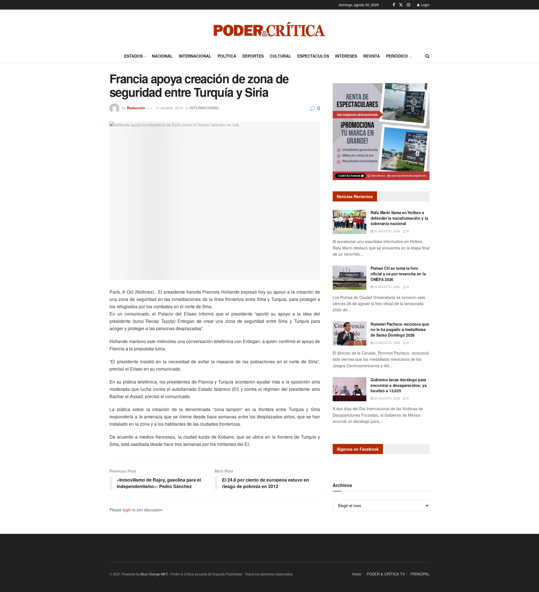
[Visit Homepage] (269, 29)
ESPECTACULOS (313, 56)
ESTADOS (133, 56)
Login (425, 4)
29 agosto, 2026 (386, 286)
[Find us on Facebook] (394, 5)
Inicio (356, 574)
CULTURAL (280, 56)
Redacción (136, 107)
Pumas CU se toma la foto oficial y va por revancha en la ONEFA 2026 (398, 273)
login (127, 509)
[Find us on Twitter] (401, 5)
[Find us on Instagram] (408, 5)
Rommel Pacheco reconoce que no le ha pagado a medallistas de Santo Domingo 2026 (400, 329)
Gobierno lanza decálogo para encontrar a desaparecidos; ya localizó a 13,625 (399, 385)
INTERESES (346, 56)
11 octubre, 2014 (169, 107)
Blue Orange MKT (154, 573)
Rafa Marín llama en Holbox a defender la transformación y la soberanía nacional (399, 218)
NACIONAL (162, 56)
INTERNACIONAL (195, 56)
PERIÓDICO (397, 56)
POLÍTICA (227, 56)
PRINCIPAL (420, 574)
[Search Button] (427, 56)
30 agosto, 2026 (386, 231)
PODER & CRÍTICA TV (386, 574)
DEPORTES (253, 56)
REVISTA (371, 56)
